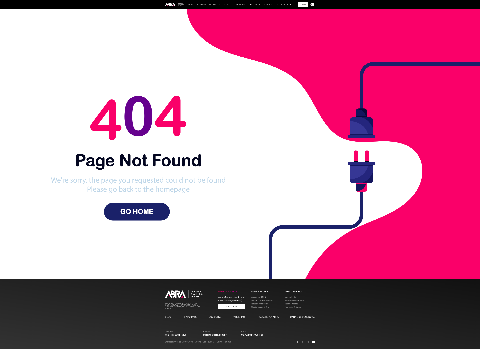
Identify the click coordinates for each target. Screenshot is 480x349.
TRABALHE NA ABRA (267, 316)
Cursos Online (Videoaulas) (230, 300)
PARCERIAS (238, 316)
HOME (191, 4)
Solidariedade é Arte (260, 307)
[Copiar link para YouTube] (313, 342)
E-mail (206, 331)
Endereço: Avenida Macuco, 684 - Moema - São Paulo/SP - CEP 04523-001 (198, 342)
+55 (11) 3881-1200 (175, 334)
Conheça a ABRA (258, 297)
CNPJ (244, 331)
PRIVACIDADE (189, 316)
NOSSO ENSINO (240, 4)
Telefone (169, 331)
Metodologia (290, 297)
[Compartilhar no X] (302, 342)
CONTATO (283, 4)
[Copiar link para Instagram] (308, 342)
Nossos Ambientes (259, 304)
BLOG (258, 4)
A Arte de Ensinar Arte (294, 300)
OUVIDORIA (215, 316)
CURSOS (201, 4)
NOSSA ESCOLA (217, 4)
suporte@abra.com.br (214, 334)
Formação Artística (292, 307)
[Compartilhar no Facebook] (297, 342)
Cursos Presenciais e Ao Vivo (231, 297)
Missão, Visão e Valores (262, 300)
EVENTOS (269, 4)
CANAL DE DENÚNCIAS (302, 316)
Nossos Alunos (291, 304)
